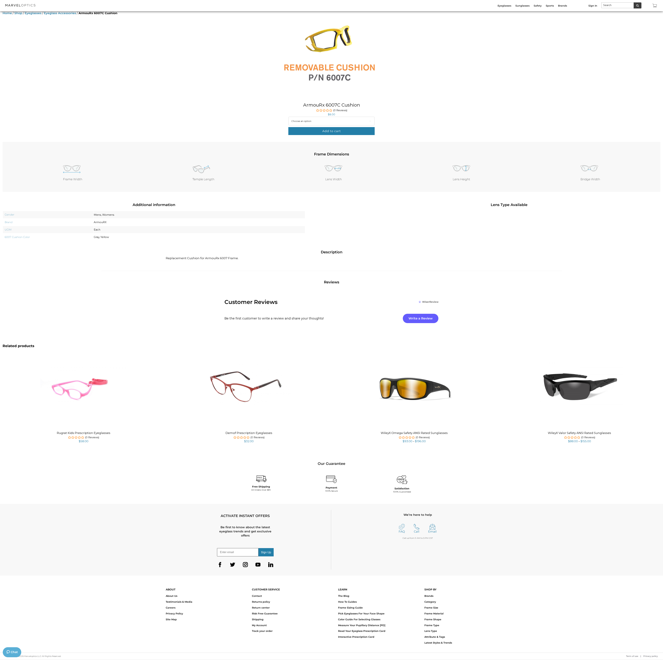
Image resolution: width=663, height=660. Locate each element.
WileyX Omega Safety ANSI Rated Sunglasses (414, 433)
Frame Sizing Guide (350, 607)
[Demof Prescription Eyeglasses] (249, 365)
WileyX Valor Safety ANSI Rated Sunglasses (579, 433)
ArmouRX (100, 222)
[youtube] (258, 565)
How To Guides (347, 601)
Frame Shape (432, 619)
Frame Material (434, 613)
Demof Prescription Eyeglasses (248, 433)
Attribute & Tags (434, 636)
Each (97, 229)
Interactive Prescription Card (356, 636)
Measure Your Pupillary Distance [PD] (361, 625)
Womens (108, 214)
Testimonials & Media (179, 601)
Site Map (171, 619)
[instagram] (245, 565)
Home (7, 13)
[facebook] (220, 565)
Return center (261, 607)
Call (416, 531)
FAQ (402, 531)
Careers (170, 607)
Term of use (632, 656)
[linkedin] (271, 565)
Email (432, 531)
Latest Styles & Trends (438, 642)
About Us (171, 595)
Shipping (257, 619)
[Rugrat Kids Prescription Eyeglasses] (83, 369)
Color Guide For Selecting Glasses (359, 619)
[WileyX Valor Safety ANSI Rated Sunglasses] (579, 362)
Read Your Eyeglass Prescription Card (361, 631)
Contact (257, 595)
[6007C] (328, 58)
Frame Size (431, 607)
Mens (97, 214)
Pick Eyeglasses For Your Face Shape (361, 613)
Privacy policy (650, 656)
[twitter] (232, 565)
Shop (18, 13)
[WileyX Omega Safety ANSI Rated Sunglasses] (414, 363)
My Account (259, 625)
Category (430, 601)
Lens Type (430, 631)
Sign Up (266, 552)
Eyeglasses (33, 13)
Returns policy (261, 601)
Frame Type (431, 625)
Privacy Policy (174, 613)
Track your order (262, 631)
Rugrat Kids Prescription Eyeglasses (83, 433)
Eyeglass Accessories (60, 13)
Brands (428, 595)
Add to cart (331, 131)
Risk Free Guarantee (265, 613)
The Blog (343, 595)
